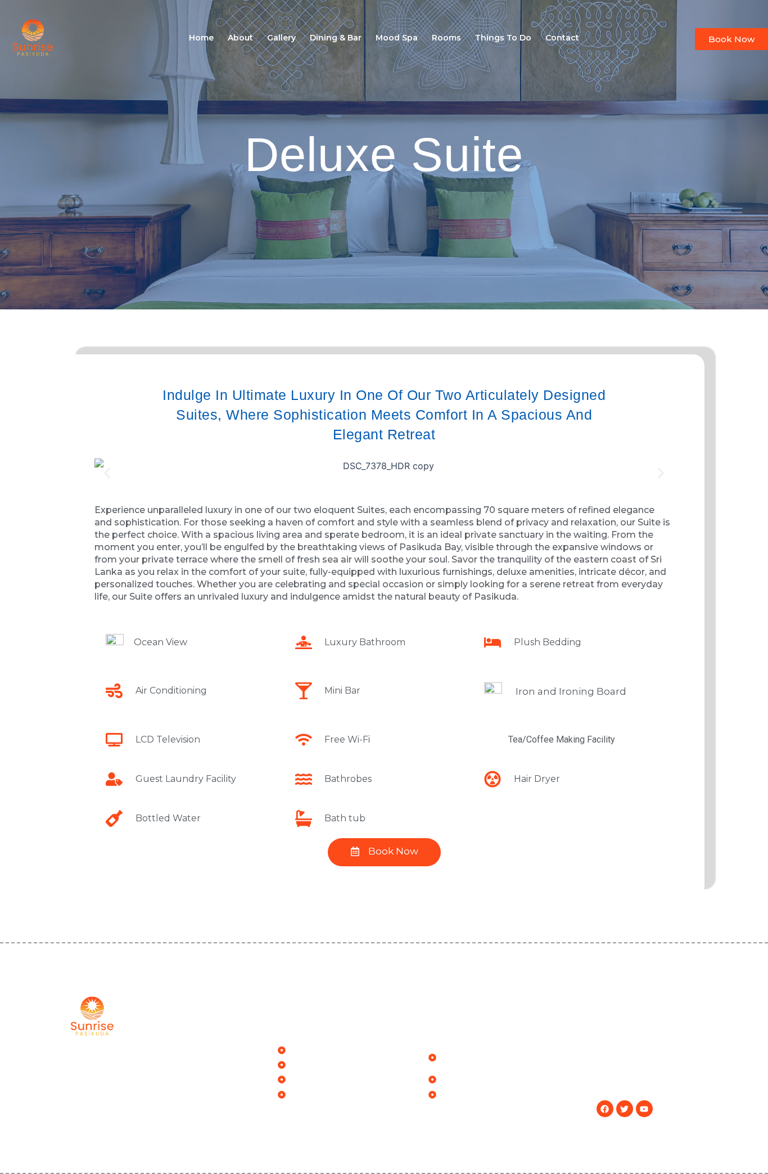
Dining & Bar (336, 38)
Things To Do (503, 38)
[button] (107, 473)
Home (201, 38)
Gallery (281, 38)
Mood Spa (397, 38)
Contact (562, 38)
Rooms (446, 38)
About (240, 38)
